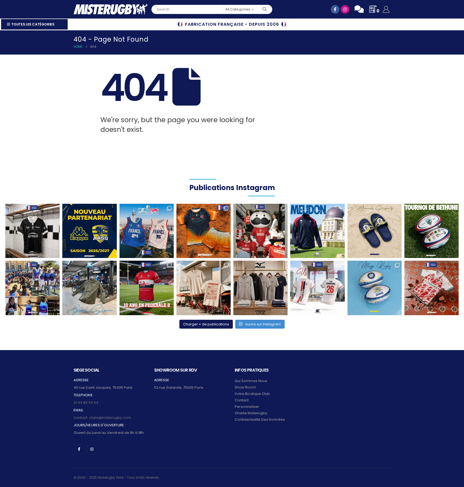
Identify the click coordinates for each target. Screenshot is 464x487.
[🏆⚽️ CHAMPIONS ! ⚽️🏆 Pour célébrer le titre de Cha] (317, 288)
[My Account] (386, 9)
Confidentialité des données (260, 419)
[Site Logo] (110, 9)
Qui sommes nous (251, 380)
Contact (242, 400)
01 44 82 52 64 (86, 402)
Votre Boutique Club (252, 393)
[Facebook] (79, 449)
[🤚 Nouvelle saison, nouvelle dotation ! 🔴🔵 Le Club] (317, 231)
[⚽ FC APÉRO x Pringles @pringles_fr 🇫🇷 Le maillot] (260, 231)
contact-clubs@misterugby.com (102, 417)
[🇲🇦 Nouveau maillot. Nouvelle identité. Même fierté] (431, 288)
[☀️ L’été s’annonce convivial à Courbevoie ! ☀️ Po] (203, 288)
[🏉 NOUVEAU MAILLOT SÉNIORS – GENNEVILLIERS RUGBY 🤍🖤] (32, 231)
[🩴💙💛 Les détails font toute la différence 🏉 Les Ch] (374, 231)
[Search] (264, 9)
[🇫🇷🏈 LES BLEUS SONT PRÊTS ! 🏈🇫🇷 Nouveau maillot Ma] (146, 231)
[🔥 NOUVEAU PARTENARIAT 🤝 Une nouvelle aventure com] (89, 231)
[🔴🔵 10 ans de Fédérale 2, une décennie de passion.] (146, 288)
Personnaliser (247, 406)
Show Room (245, 387)
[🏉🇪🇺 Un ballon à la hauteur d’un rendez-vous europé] (431, 231)
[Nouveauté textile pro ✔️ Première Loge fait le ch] (260, 288)
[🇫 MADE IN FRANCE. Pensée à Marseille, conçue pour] (32, 288)
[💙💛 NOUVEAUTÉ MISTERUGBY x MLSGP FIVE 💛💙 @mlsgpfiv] (374, 288)
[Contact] (359, 9)
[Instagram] (91, 449)
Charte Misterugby (251, 413)
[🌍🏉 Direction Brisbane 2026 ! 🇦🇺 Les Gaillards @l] (203, 231)
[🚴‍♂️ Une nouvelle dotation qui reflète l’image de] (89, 288)
